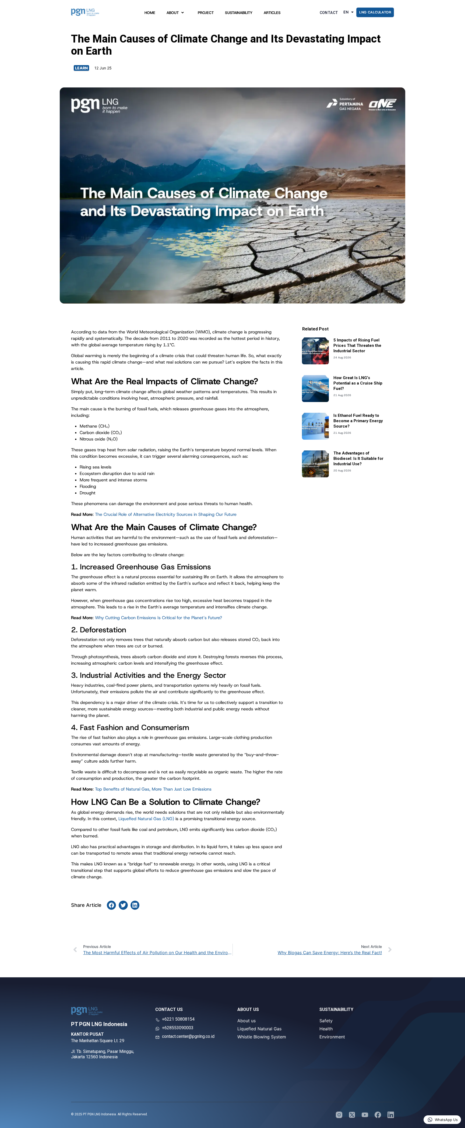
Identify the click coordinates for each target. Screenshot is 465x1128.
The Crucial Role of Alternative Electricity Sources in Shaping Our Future (166, 514)
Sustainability (238, 14)
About (173, 14)
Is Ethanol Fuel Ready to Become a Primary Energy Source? (358, 421)
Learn (81, 68)
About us (246, 1020)
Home (150, 14)
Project (206, 14)
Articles (272, 14)
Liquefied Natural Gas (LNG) (146, 819)
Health (326, 1028)
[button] (111, 905)
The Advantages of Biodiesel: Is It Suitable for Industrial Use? (358, 458)
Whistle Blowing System (261, 1036)
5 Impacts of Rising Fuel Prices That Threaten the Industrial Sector (357, 345)
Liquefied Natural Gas (259, 1028)
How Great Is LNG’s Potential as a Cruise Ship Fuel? (357, 383)
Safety (326, 1020)
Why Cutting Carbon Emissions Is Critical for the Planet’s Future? (158, 618)
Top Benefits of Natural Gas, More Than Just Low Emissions (153, 789)
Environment (332, 1036)
